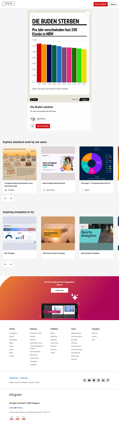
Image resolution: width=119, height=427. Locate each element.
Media (53, 333)
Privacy (19, 408)
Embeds (32, 336)
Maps (11, 343)
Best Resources (76, 346)
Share (34, 99)
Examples (74, 340)
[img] (39, 63)
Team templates (35, 351)
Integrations (33, 361)
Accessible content (36, 343)
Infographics (13, 333)
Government (54, 343)
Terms (12, 408)
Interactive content (36, 333)
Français (37, 382)
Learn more (59, 290)
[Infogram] (8, 4)
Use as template (100, 4)
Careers (94, 336)
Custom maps (34, 358)
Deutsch (17, 382)
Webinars (74, 343)
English (11, 382)
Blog (93, 340)
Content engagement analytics (36, 347)
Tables (11, 349)
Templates (33, 364)
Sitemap (73, 359)
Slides (11, 353)
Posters (11, 356)
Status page (75, 356)
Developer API (75, 353)
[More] (88, 13)
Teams (53, 353)
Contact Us (13, 378)
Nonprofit (53, 346)
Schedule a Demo (76, 349)
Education (54, 349)
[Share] (32, 126)
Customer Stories (76, 336)
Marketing (54, 336)
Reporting (53, 340)
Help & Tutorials (76, 333)
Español (30, 382)
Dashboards (13, 340)
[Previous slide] (5, 198)
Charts (11, 346)
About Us (95, 333)
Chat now (24, 378)
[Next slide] (11, 198)
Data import (33, 355)
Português (24, 382)
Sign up (113, 4)
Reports (11, 336)
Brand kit (32, 340)
